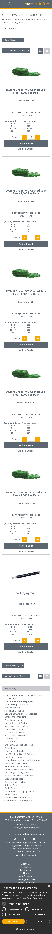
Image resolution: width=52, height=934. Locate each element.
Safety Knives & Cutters (16, 723)
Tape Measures (12, 738)
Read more (37, 898)
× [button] (49, 886)
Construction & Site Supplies (18, 800)
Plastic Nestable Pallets (16, 735)
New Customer (26, 876)
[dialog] (26, 908)
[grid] (40, 51)
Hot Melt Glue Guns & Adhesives (20, 753)
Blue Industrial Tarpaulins (16, 766)
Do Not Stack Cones (14, 732)
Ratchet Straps (11, 785)
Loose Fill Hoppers (13, 778)
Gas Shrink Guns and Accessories (20, 713)
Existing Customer (26, 879)
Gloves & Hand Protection (17, 797)
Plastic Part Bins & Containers (19, 775)
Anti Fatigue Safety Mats (16, 772)
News (26, 873)
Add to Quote (26, 148)
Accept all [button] (13, 921)
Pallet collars (10, 794)
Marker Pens (10, 741)
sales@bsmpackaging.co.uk (27, 827)
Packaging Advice (26, 882)
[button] (26, 929)
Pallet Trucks (10, 747)
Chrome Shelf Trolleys (15, 781)
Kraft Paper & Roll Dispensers (19, 701)
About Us (26, 863)
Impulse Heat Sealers (15, 750)
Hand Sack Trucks (13, 757)
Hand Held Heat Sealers (16, 763)
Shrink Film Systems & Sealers (19, 769)
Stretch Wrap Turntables (16, 704)
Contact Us (26, 866)
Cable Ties (9, 788)
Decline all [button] (38, 921)
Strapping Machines (14, 710)
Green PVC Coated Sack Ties (18, 744)
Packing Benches (12, 707)
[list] (47, 51)
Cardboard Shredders (15, 716)
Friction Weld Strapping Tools (19, 791)
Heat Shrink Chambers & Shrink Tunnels (23, 760)
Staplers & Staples (13, 729)
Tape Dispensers (13, 719)
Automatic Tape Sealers (16, 726)
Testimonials (26, 870)
